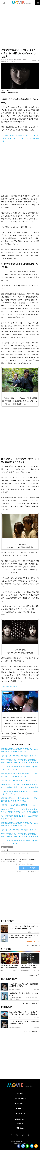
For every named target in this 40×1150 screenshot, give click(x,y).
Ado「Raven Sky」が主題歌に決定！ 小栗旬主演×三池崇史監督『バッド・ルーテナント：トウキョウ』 (10, 966)
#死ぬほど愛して (6, 61)
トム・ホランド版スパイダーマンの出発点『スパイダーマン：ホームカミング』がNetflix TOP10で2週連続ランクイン (23, 1013)
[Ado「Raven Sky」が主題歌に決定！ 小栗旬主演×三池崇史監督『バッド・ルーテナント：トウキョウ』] (10, 958)
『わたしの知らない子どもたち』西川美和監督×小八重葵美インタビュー (24, 1022)
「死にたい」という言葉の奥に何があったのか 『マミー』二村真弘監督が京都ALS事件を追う (30, 966)
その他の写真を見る (10, 686)
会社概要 (20, 1124)
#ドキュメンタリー (25, 970)
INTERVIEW (20, 1098)
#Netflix (11, 1017)
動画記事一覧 (33, 975)
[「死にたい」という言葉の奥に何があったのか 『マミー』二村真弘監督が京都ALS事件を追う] (30, 958)
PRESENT (20, 1113)
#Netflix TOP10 (17, 1017)
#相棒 (13, 61)
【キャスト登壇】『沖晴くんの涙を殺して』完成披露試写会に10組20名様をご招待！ (23, 936)
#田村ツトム (12, 999)
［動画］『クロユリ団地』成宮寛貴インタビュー (18, 756)
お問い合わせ (20, 1128)
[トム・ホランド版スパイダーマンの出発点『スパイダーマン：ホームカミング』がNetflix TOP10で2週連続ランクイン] (4, 1015)
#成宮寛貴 (25, 59)
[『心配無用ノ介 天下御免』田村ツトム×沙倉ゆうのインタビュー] (4, 996)
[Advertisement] (20, 25)
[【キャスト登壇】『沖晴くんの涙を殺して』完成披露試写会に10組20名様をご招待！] (4, 938)
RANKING (20, 1103)
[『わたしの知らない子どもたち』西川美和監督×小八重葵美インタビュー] (4, 1024)
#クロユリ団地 (5, 59)
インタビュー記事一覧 (30, 1003)
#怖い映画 (18, 59)
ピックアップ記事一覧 (30, 1031)
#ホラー (12, 59)
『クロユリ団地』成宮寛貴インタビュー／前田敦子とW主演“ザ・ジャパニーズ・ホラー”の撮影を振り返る (20, 138)
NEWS (20, 1093)
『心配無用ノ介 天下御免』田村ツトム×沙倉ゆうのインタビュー (24, 994)
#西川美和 (11, 1027)
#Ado (2, 970)
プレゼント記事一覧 (31, 945)
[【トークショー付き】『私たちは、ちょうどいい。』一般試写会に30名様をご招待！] (4, 929)
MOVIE (20, 1108)
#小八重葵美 (17, 1027)
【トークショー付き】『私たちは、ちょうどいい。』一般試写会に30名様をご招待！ (23, 927)
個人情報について (20, 1119)
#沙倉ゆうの (19, 999)
